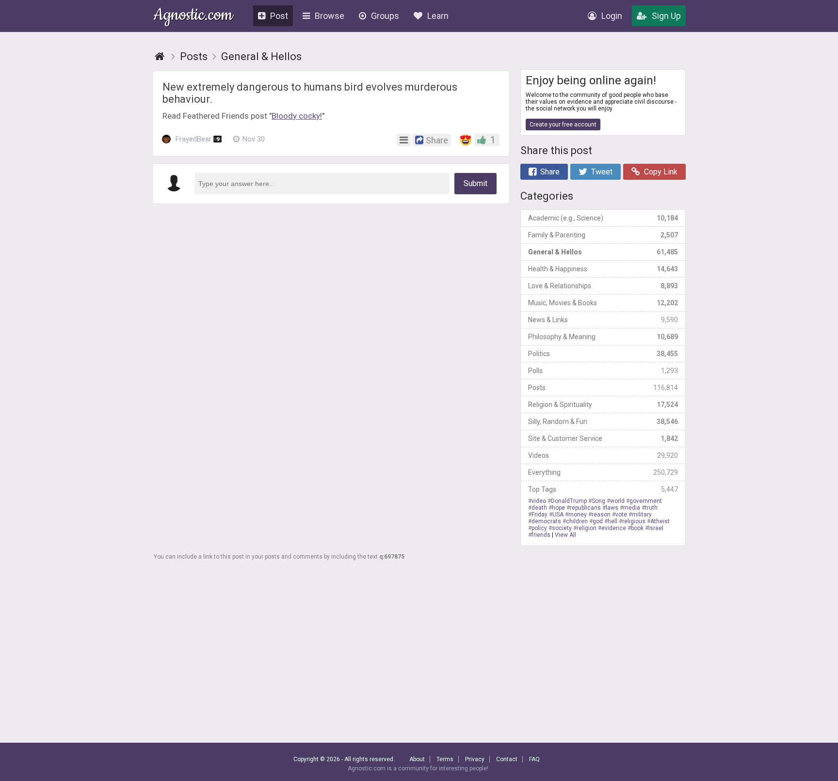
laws (612, 507)
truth (651, 507)
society (562, 528)
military (642, 514)
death (539, 507)
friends (541, 534)
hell (612, 521)
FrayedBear (196, 139)
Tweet (601, 171)
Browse (329, 16)
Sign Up (666, 16)
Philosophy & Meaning (603, 337)
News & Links (603, 320)
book (637, 528)
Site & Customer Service (603, 438)
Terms (444, 759)
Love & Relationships (603, 286)
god (598, 521)
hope (558, 507)
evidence (613, 528)
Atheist (660, 521)
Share (550, 171)
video (539, 501)
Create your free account (563, 124)
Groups (385, 16)
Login (611, 16)
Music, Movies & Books (603, 303)
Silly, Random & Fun (603, 421)
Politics (603, 354)
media (631, 507)
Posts (603, 387)
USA (558, 514)
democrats (546, 521)
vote (621, 514)
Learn (438, 16)
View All (565, 534)
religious (633, 521)
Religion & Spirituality (603, 404)
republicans (585, 507)
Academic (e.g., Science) (603, 218)
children (577, 521)
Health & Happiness (603, 269)
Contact (506, 759)
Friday (540, 514)
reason (601, 514)
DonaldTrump (569, 501)
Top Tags (603, 489)
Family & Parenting (603, 235)
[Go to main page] (159, 56)
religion (586, 528)
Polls (603, 371)
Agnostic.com (193, 16)
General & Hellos (603, 252)
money (577, 514)
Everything (603, 472)
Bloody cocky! (297, 116)
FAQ (534, 759)
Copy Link (660, 171)
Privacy (474, 759)
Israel (655, 528)
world (617, 501)
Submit (475, 183)
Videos (603, 455)
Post (279, 16)
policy (539, 528)
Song (598, 501)
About (417, 759)
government (645, 501)
